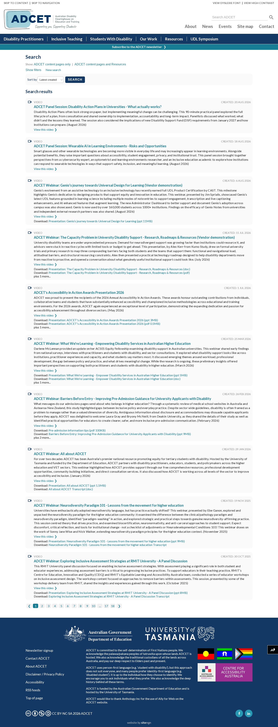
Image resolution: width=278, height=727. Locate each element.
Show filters (33, 70)
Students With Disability (111, 39)
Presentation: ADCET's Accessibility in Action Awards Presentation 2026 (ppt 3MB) (103, 320)
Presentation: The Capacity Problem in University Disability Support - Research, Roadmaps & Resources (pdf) (119, 272)
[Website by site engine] (139, 723)
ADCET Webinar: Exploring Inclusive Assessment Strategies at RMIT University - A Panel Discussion (110, 561)
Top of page (34, 698)
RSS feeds (33, 690)
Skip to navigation (46, 3)
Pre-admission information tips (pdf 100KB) (77, 430)
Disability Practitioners (23, 39)
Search (75, 79)
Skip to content (16, 3)
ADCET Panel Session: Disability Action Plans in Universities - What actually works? (98, 107)
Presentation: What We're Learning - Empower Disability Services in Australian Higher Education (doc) (114, 378)
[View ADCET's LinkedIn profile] (248, 713)
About (190, 26)
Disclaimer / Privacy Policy (45, 674)
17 (106, 606)
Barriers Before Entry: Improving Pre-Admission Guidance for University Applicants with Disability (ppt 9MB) (120, 434)
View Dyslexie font (227, 3)
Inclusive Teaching (66, 39)
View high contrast (259, 3)
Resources (174, 39)
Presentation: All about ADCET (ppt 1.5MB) (77, 485)
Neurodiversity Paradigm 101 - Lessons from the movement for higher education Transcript (108, 544)
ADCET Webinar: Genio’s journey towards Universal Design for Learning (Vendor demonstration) (108, 185)
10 (93, 606)
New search (53, 70)
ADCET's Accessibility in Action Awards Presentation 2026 (79, 292)
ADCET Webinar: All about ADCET (60, 454)
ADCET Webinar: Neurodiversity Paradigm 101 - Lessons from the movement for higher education (109, 505)
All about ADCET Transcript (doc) (71, 489)
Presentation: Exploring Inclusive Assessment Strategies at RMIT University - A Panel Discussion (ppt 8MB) (118, 592)
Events (225, 26)
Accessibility (35, 682)
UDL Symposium (204, 39)
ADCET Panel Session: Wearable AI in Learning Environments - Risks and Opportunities (100, 146)
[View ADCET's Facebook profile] (239, 713)
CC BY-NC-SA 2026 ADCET (72, 713)
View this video (44, 129)
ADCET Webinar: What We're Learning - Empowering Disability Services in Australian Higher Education (112, 343)
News (207, 26)
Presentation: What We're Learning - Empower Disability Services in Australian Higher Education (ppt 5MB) (118, 375)
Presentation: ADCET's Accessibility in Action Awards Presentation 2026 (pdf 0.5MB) (104, 323)
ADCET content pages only (52, 64)
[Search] (271, 17)
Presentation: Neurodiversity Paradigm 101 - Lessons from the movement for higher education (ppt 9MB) (117, 541)
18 (112, 606)
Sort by (32, 79)
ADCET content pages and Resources (100, 64)
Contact (266, 26)
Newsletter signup (39, 650)
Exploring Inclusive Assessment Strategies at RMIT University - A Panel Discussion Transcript (109, 596)
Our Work (148, 39)
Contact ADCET (38, 658)
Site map (245, 26)
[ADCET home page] (41, 19)
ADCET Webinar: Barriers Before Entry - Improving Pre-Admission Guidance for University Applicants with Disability (122, 399)
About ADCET (36, 666)
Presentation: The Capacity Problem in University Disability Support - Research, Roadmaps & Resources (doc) (119, 269)
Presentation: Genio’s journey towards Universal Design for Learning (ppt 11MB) (100, 221)
